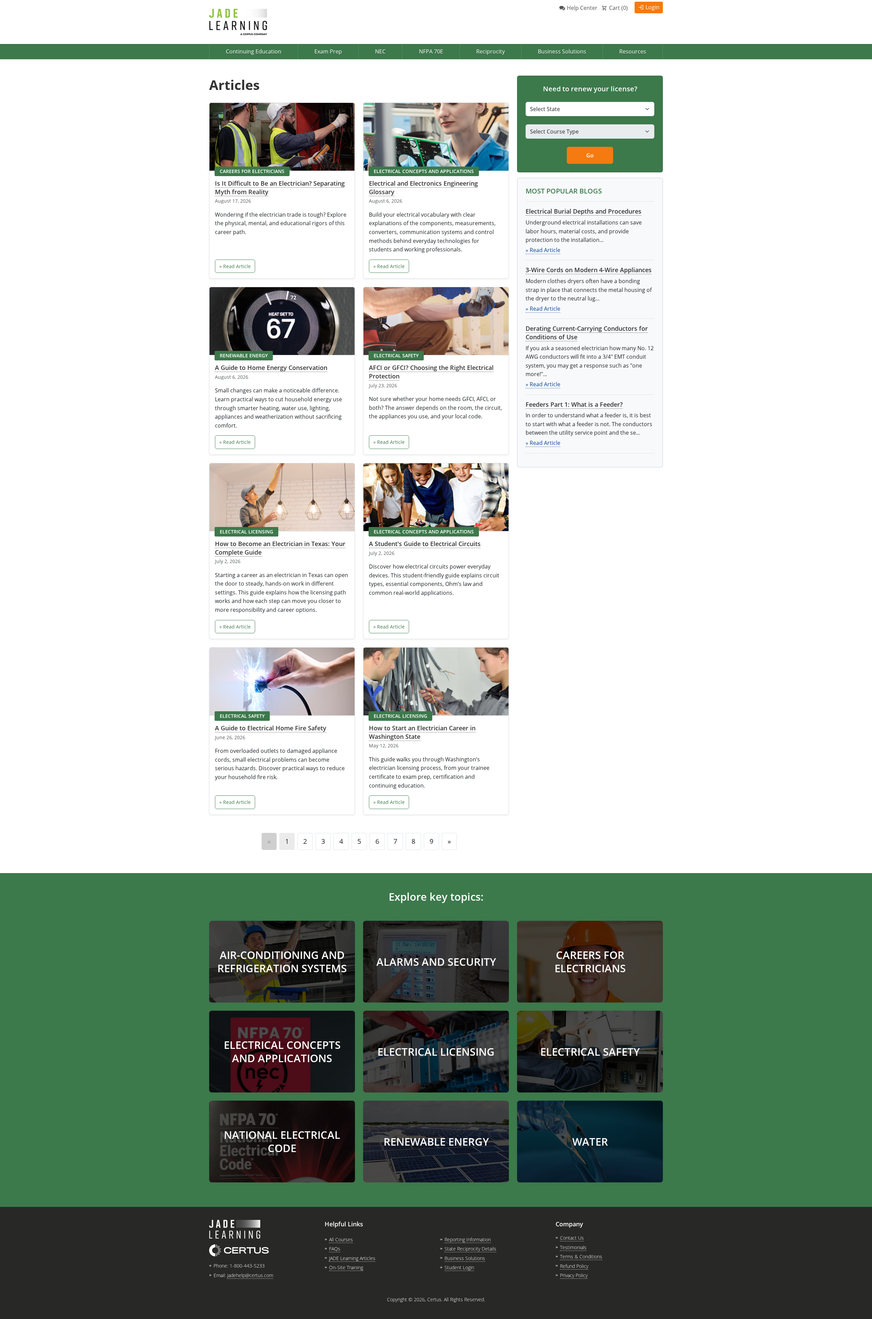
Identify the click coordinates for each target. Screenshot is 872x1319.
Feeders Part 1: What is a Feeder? (574, 404)
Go (590, 155)
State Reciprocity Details (470, 1248)
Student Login (459, 1267)
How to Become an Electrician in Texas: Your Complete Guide (280, 548)
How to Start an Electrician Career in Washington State (422, 732)
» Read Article (235, 266)
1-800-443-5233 (247, 1265)
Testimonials (573, 1247)
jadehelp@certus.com (250, 1275)
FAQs (334, 1248)
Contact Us (572, 1238)
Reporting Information (468, 1239)
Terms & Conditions (581, 1256)
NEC (380, 51)
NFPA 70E (431, 51)
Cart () (618, 8)
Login (652, 7)
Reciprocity (490, 51)
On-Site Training (346, 1267)
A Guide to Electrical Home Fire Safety (270, 728)
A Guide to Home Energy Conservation (271, 367)
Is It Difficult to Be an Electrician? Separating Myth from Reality (280, 187)
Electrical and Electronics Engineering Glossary (423, 187)
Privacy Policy (574, 1275)
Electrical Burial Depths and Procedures (583, 211)
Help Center (582, 8)
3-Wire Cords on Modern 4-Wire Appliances (589, 270)
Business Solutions (562, 51)
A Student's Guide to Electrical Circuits (425, 544)
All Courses (341, 1239)
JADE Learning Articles (352, 1258)
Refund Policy (574, 1266)
